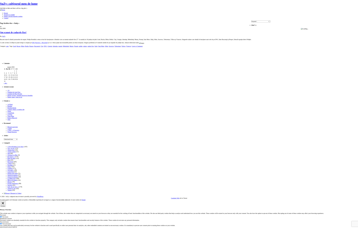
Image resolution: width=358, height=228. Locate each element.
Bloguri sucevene (12, 127)
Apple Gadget (11, 151)
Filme (9, 167)
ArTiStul (10, 104)
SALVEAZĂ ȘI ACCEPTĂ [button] (8, 227)
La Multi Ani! (11, 178)
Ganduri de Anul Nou (13, 92)
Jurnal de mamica (12, 175)
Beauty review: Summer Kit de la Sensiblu (20, 95)
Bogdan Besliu (11, 108)
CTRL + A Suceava (13, 130)
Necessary (5, 217)
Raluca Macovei (12, 118)
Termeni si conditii (9, 15)
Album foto (10, 150)
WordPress (40, 196)
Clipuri (9, 163)
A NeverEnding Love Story (15, 146)
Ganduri (9, 168)
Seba (8, 119)
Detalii (83, 200)
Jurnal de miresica (12, 177)
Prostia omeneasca (12, 183)
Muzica (9, 182)
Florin (9, 111)
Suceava (9, 185)
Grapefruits (10, 113)
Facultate (10, 165)
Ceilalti (9, 128)
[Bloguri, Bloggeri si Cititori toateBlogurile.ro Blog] (12, 193)
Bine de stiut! (11, 158)
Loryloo (9, 114)
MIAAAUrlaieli (12, 180)
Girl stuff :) (10, 170)
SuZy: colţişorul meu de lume (19, 3)
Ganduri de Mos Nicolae (14, 94)
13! (8, 90)
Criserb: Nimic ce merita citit (15, 109)
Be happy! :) (11, 156)
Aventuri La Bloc (12, 155)
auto (8, 153)
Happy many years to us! (14, 97)
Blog (8, 160)
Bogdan (9, 106)
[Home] (2, 10)
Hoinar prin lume (12, 173)
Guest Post (10, 172)
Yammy (9, 190)
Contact (6, 18)
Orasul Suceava (12, 132)
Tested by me (11, 188)
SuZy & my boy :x (13, 187)
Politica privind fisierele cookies (13, 16)
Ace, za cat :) (11, 148)
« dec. (5, 83)
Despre (6, 13)
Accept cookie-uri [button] (76, 200)
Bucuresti (10, 162)
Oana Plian (10, 116)
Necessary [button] (3, 215)
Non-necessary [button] (4, 222)
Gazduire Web (175, 198)
